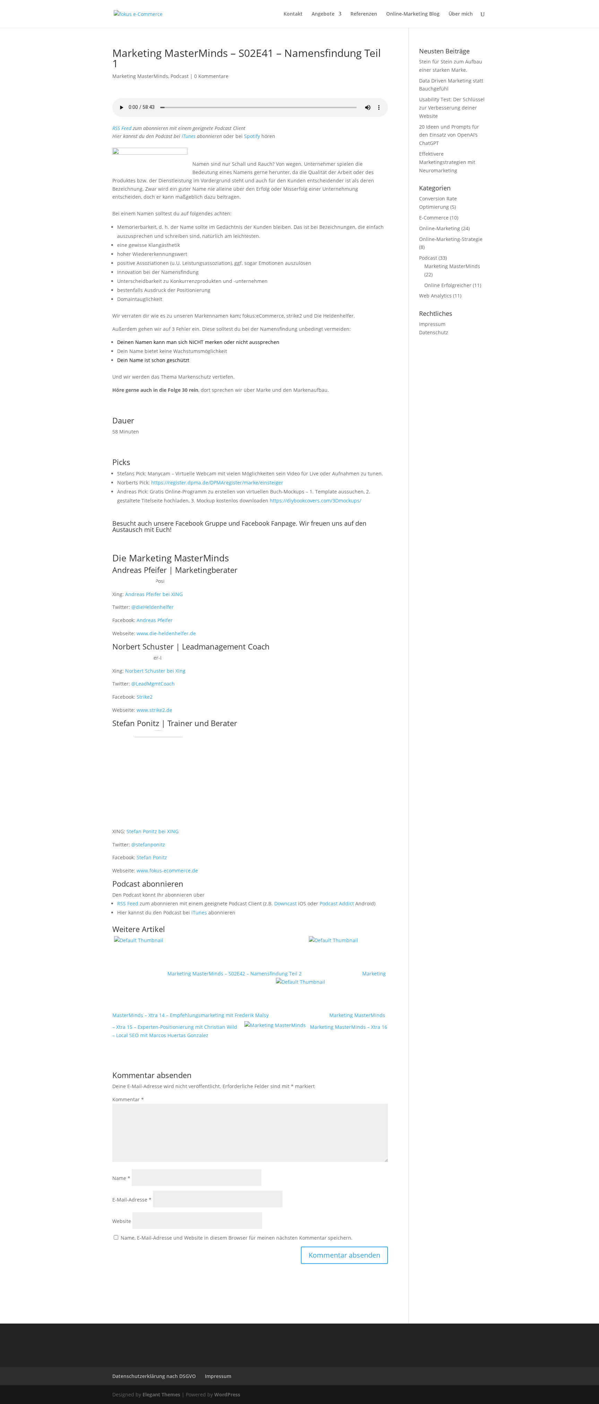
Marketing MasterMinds (140, 76)
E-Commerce (434, 217)
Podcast (180, 76)
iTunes (189, 136)
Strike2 (145, 697)
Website (121, 1221)
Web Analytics (435, 295)
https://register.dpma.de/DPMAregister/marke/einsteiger (217, 482)
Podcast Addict (337, 903)
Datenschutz (433, 332)
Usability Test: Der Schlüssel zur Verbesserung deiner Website (452, 107)
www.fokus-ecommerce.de (167, 870)
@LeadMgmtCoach (153, 683)
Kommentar (128, 1099)
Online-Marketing (439, 228)
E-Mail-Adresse (131, 1199)
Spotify (252, 136)
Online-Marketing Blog (413, 14)
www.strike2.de (154, 710)
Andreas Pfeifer (155, 620)
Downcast (285, 903)
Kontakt (293, 14)
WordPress (227, 1394)
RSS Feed (121, 128)
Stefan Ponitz (152, 857)
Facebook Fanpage (269, 523)
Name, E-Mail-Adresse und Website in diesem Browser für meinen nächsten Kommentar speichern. (237, 1237)
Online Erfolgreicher (447, 285)
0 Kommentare (211, 76)
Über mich (461, 14)
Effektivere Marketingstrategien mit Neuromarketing (447, 162)
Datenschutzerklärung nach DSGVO (154, 1376)
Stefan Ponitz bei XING (153, 831)
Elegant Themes (161, 1394)
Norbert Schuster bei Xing (155, 670)
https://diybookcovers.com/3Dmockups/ (315, 500)
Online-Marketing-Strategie (451, 239)
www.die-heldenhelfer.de (166, 633)
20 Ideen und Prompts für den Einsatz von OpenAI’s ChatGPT (449, 135)
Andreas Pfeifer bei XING (154, 594)
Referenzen (363, 14)
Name (121, 1178)
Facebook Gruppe (201, 523)
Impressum (432, 324)
